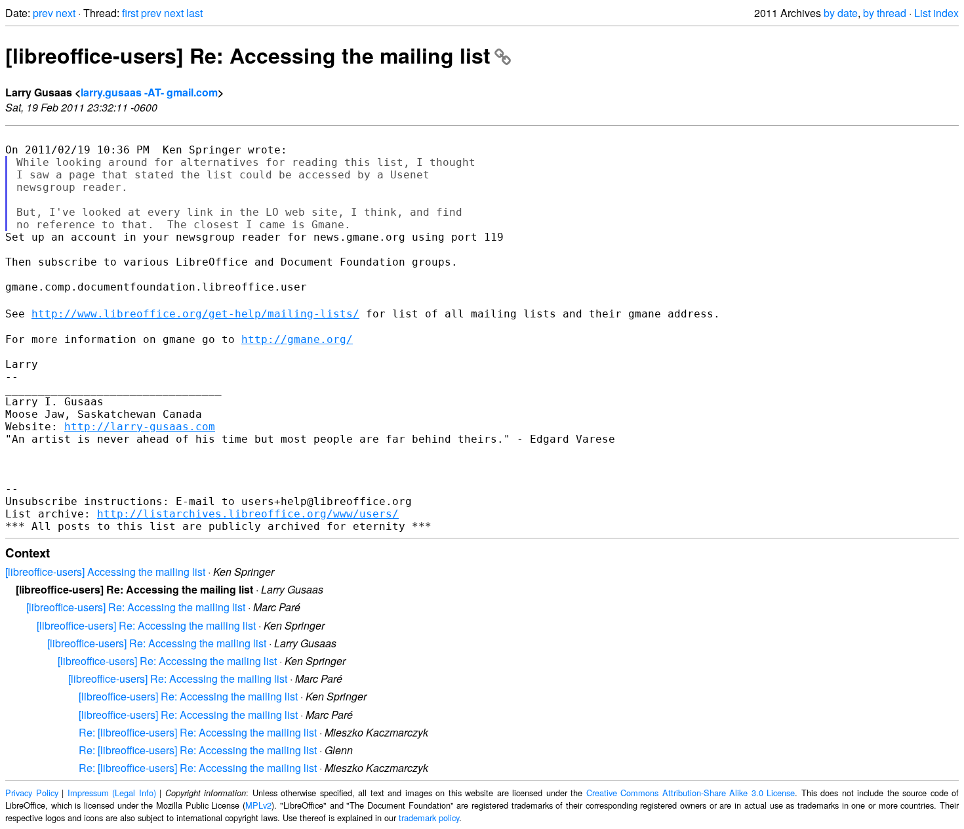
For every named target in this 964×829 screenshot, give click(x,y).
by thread (884, 12)
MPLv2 (258, 805)
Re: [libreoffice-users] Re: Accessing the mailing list (198, 732)
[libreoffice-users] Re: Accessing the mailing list (248, 55)
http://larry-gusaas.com (139, 426)
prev (43, 12)
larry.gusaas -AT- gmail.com (149, 92)
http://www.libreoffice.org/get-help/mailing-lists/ (195, 314)
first (130, 12)
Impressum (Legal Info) (112, 792)
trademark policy (429, 817)
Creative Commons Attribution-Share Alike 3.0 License (690, 792)
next (65, 12)
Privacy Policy (31, 792)
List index (936, 12)
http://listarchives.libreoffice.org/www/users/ (248, 514)
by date (841, 12)
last (194, 12)
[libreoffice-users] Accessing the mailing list (105, 571)
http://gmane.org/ (297, 339)
